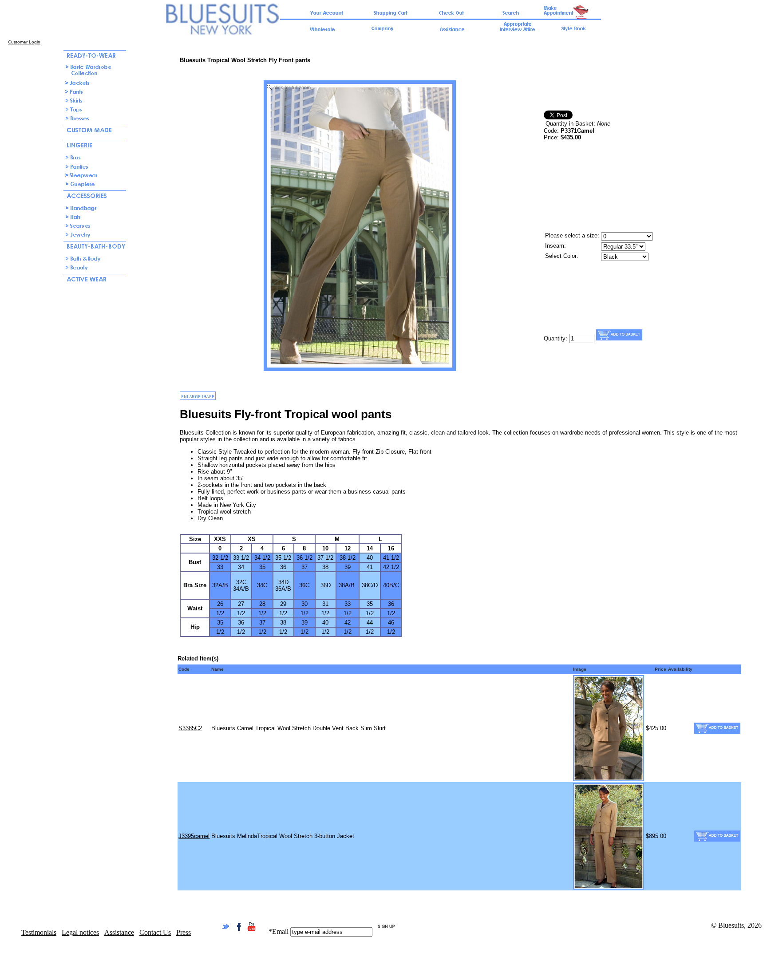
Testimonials (38, 932)
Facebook (238, 926)
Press (183, 932)
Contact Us (155, 932)
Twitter (225, 926)
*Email (279, 931)
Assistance (119, 932)
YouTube (251, 926)
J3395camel (194, 836)
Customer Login (24, 42)
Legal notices (80, 932)
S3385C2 (190, 728)
